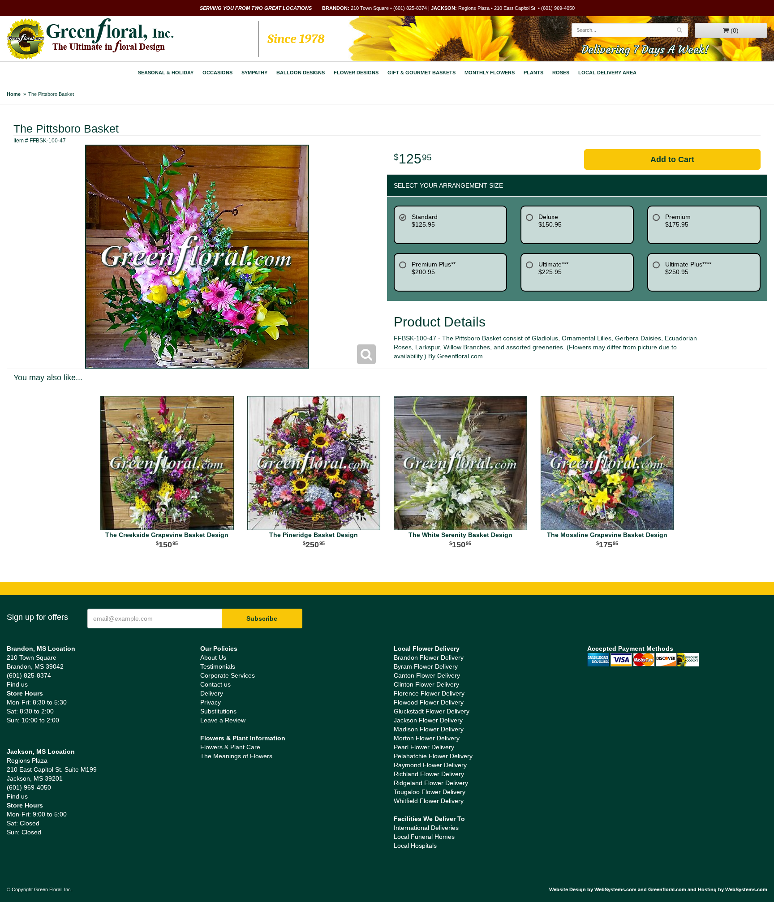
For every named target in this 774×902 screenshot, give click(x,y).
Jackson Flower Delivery (428, 720)
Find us (17, 684)
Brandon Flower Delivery (429, 657)
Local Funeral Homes (424, 836)
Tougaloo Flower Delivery (429, 791)
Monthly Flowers (489, 72)
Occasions (217, 72)
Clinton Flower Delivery (426, 684)
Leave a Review (222, 720)
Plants (533, 72)
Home (14, 94)
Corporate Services (227, 675)
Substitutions (218, 711)
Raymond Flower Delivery (430, 765)
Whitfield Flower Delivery (429, 800)
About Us (213, 657)
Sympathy (254, 72)
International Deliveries (426, 827)
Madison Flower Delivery (429, 729)
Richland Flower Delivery (429, 773)
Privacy (210, 702)
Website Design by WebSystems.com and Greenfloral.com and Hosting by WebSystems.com (658, 889)
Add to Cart (672, 159)
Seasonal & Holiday (166, 72)
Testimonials (217, 666)
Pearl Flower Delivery (424, 747)
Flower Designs (356, 72)
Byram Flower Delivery (426, 666)
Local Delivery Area (607, 72)
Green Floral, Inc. (90, 39)
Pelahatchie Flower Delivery (433, 756)
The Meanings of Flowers (236, 756)
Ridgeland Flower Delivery (431, 782)
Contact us (215, 684)
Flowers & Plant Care (230, 747)
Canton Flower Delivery (427, 675)
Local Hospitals (415, 845)
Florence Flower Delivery (429, 693)
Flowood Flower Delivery (429, 702)
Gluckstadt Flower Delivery (431, 711)
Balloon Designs (300, 72)
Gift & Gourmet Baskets (421, 72)
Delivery (211, 693)
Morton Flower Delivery (427, 738)
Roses (560, 72)
